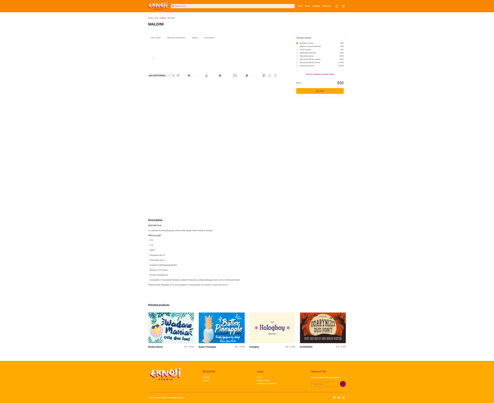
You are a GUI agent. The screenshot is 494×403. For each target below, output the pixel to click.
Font (156, 18)
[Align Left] (264, 75)
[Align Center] (270, 75)
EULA (259, 377)
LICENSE (316, 6)
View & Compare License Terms (320, 74)
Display (163, 18)
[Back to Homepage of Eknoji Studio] (158, 6)
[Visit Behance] (339, 397)
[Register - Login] (343, 6)
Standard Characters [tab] (176, 37)
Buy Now (320, 91)
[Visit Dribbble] (343, 397)
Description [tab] (209, 37)
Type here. (176, 57)
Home (150, 18)
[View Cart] (336, 6)
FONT (300, 6)
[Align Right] (275, 75)
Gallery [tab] (195, 37)
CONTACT (326, 6)
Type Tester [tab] (155, 37)
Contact (206, 380)
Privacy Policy (263, 380)
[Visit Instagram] (334, 397)
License (205, 377)
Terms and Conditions (267, 383)
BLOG (307, 6)
